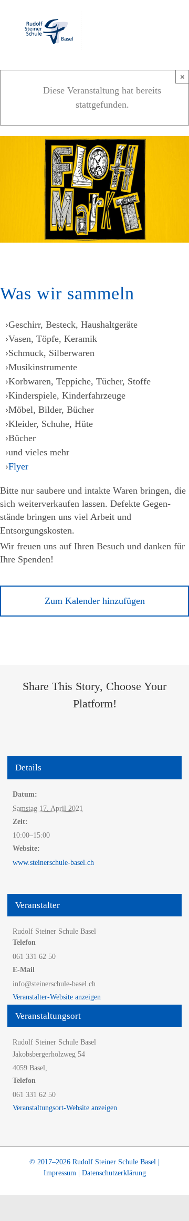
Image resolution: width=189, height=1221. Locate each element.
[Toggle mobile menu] (169, 29)
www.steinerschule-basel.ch (53, 863)
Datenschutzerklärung (114, 1173)
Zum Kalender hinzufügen (95, 601)
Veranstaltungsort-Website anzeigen (65, 1108)
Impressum (60, 1173)
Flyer (18, 466)
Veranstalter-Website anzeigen (57, 997)
